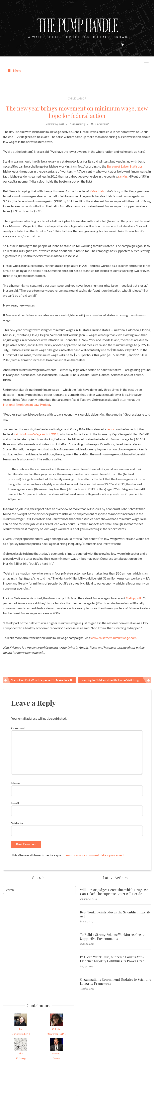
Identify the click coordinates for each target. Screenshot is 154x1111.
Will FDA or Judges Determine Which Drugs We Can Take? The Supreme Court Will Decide (114, 892)
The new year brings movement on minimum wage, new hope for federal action (77, 111)
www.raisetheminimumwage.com (114, 638)
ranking (123, 176)
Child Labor (77, 98)
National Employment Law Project (26, 404)
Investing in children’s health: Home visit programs (112, 680)
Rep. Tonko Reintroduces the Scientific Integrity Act (115, 914)
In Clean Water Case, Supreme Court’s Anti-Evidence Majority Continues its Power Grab (112, 959)
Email (15, 803)
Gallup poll (133, 598)
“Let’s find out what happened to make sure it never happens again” (43, 680)
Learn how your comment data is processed (94, 855)
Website (17, 823)
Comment (18, 728)
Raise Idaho (97, 191)
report (111, 429)
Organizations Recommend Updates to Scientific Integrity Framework (115, 981)
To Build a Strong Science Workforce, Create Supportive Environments (112, 937)
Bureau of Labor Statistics (125, 166)
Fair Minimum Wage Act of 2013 (35, 434)
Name (15, 783)
